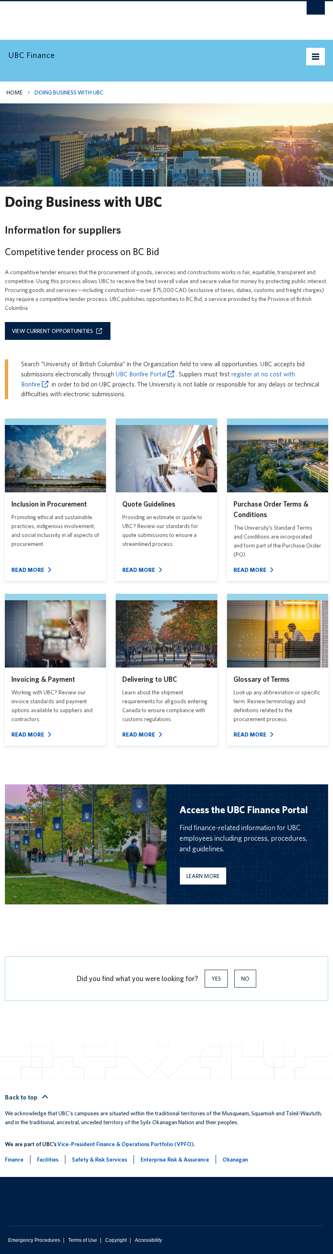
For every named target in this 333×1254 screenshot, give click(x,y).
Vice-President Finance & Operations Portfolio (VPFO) (125, 1144)
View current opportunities (52, 331)
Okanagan (235, 1159)
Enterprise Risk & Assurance (175, 1159)
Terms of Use (82, 1240)
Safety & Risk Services (99, 1159)
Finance (14, 1159)
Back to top (22, 1097)
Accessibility (148, 1240)
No (245, 978)
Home (14, 92)
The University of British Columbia (142, 16)
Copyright (116, 1240)
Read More (27, 570)
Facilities (47, 1159)
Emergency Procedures (34, 1240)
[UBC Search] (316, 10)
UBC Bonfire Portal (141, 374)
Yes (216, 978)
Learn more (203, 876)
